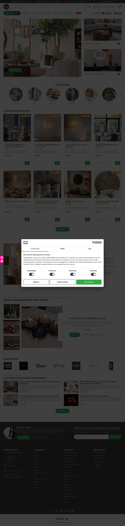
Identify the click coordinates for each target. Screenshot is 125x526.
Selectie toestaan (62, 282)
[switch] (52, 274)
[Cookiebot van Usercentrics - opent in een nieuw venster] (94, 242)
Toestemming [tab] (35, 248)
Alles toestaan (88, 282)
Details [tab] (62, 248)
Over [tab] (90, 248)
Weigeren (36, 282)
